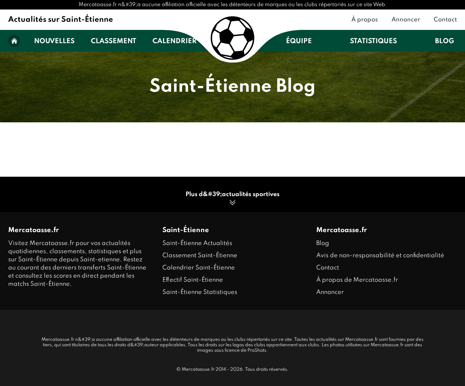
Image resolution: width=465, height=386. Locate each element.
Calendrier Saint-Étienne (198, 268)
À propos (364, 20)
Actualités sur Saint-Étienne (60, 19)
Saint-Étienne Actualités (197, 243)
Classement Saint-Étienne (199, 255)
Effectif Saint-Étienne (192, 280)
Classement (113, 41)
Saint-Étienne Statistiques (199, 292)
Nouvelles (54, 41)
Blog (444, 41)
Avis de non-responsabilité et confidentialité (380, 255)
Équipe (299, 41)
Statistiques (373, 41)
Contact (445, 20)
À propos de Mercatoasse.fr (357, 280)
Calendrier (175, 41)
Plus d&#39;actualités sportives (232, 194)
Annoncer (405, 20)
